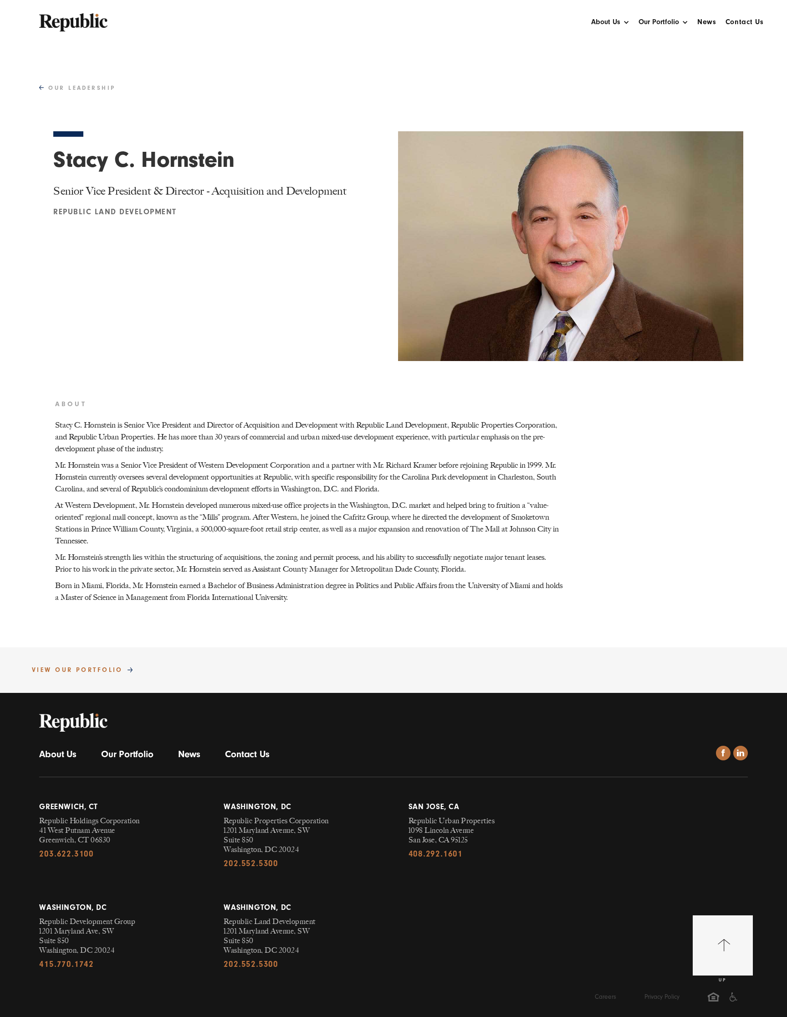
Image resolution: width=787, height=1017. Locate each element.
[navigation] (73, 17)
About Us (57, 754)
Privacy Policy (662, 997)
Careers (605, 997)
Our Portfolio (127, 754)
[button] (610, 24)
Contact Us (745, 22)
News (706, 22)
